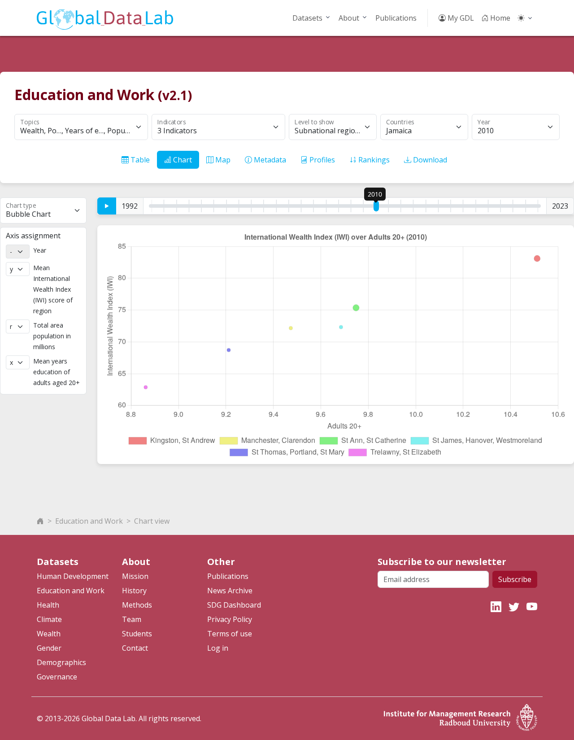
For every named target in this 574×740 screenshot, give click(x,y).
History (134, 591)
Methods (137, 605)
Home (499, 18)
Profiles (321, 160)
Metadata (269, 160)
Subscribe (514, 579)
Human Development (73, 576)
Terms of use (229, 634)
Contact (135, 648)
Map (221, 160)
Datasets (307, 18)
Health (48, 605)
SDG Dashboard (234, 605)
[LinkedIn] (496, 606)
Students (137, 634)
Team (131, 619)
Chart (181, 160)
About (349, 18)
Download (429, 160)
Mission (135, 576)
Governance (57, 677)
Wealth (49, 634)
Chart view (152, 521)
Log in (217, 648)
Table (139, 160)
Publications (396, 18)
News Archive (229, 591)
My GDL (460, 18)
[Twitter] (514, 606)
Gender (49, 648)
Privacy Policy (229, 619)
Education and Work (89, 521)
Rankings (373, 160)
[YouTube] (531, 606)
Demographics (61, 662)
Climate (49, 619)
